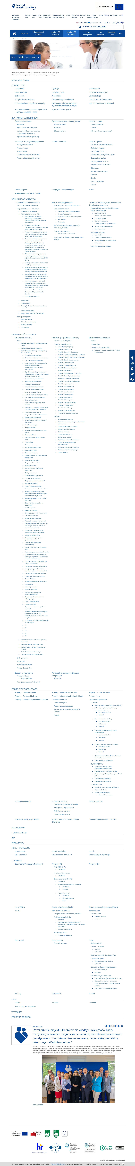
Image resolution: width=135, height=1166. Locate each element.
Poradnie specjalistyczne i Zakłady (65, 338)
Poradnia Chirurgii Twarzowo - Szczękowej (71, 357)
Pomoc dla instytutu (59, 801)
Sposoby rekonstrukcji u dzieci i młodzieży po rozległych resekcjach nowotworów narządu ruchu (36, 493)
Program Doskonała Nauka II (101, 246)
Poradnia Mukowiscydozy (66, 386)
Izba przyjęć (21, 661)
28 (25, 630)
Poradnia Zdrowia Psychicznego (68, 413)
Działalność (19, 89)
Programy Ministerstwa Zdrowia (35, 576)
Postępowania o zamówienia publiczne (67, 914)
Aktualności (56, 96)
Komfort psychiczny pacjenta (34, 475)
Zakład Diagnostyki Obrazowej (67, 426)
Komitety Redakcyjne (101, 221)
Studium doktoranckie (61, 209)
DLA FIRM (94, 703)
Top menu (16, 861)
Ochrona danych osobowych (63, 100)
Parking (106, 15)
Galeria (64, 901)
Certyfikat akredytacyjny (98, 92)
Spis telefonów (20, 855)
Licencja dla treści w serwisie (100, 100)
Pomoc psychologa (97, 181)
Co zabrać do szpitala (98, 158)
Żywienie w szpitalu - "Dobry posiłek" (66, 121)
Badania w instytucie (98, 148)
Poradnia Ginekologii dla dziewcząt (69, 376)
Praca (101, 15)
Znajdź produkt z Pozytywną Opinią (106, 771)
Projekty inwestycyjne (27, 310)
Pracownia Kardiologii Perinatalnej (68, 378)
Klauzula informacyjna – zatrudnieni (106, 981)
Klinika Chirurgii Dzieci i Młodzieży (31, 348)
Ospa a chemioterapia (32, 601)
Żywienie (94, 175)
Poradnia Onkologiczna (65, 397)
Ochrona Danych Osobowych (101, 976)
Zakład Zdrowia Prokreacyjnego (68, 450)
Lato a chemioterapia (31, 515)
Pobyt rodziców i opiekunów (100, 165)
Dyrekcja (55, 89)
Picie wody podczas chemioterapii (35, 521)
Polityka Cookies (21, 1017)
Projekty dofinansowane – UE (30, 214)
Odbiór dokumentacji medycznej (28, 154)
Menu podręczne (20, 848)
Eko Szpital (89, 16)
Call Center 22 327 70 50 (62, 855)
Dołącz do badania (100, 790)
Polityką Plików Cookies (58, 1164)
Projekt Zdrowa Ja (63, 893)
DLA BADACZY (96, 785)
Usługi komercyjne (97, 151)
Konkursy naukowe (97, 946)
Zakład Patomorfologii (64, 437)
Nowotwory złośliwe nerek (33, 417)
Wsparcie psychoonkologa (33, 355)
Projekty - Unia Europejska (25, 692)
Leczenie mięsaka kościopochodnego (36, 394)
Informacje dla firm (104, 721)
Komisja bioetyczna (24, 317)
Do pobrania (100, 33)
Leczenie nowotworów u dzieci (34, 389)
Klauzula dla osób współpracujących (106, 988)
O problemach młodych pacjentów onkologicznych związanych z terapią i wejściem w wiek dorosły (37, 374)
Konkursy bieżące (100, 916)
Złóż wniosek (25, 327)
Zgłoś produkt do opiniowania (104, 760)
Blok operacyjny (22, 658)
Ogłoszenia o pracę (97, 958)
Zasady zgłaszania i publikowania (105, 223)
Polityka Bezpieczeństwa (24, 100)
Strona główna (14, 33)
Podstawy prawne (26, 324)
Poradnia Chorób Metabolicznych (68, 360)
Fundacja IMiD (111, 33)
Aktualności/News (100, 213)
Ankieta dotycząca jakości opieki (27, 193)
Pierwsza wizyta (22, 148)
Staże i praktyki (96, 943)
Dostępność (113, 15)
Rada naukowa (21, 92)
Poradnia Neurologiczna (65, 394)
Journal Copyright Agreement (104, 226)
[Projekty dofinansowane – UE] (109, 7)
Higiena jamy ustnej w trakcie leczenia (37, 552)
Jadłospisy (20, 124)
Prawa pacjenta (21, 190)
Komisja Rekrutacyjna (64, 214)
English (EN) (83, 23)
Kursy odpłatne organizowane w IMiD (67, 205)
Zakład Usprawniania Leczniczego (68, 440)
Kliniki (19, 341)
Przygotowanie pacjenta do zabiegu (36, 566)
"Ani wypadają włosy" (31, 483)
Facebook (119, 23)
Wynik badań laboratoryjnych (27, 127)
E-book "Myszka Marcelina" (33, 486)
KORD (68, 15)
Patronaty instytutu (59, 700)
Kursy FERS (40, 16)
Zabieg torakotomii (30, 473)
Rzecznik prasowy (60, 943)
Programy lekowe (23, 676)
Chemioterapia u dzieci (32, 460)
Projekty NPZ (27, 16)
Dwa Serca (61, 881)
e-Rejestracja (20, 851)
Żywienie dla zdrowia (23, 121)
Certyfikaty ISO (58, 92)
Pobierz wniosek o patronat (63, 706)
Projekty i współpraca (87, 33)
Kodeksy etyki (94, 89)
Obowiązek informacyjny (102, 792)
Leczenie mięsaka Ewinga (33, 392)
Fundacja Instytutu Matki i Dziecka (66, 804)
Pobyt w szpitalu (95, 142)
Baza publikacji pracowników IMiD (105, 240)
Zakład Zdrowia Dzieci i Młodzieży (68, 447)
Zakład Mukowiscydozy (65, 434)
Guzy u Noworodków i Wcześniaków (36, 415)
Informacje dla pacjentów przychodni (29, 142)
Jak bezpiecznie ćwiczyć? (33, 384)
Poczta (114, 23)
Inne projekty (29, 584)
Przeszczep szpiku (30, 604)
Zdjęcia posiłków (60, 131)
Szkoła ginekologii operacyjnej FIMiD (58, 16)
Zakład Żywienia (63, 452)
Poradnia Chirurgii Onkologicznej (68, 352)
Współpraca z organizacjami (64, 807)
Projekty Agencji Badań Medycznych (36, 581)
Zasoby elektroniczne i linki (103, 237)
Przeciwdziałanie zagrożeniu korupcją (30, 103)
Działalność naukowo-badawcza (27, 202)
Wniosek (101, 715)
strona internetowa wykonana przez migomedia (112, 1160)
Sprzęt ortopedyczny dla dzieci (34, 379)
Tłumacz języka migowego (122, 23)
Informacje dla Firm (105, 712)
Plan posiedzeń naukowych (66, 233)
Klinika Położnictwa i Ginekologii (31, 652)
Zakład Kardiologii (63, 432)
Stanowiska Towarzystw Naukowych (15, 17)
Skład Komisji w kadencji (28, 322)
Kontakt (121, 15)
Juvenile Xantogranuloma (33, 412)
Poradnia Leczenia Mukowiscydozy (69, 381)
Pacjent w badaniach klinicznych (28, 158)
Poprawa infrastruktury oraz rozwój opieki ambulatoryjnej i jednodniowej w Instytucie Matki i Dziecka (36, 234)
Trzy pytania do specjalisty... (33, 478)
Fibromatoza (29, 442)
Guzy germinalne (30, 427)
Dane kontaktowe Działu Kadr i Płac (103, 955)
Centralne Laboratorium (65, 419)
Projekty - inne (94, 696)
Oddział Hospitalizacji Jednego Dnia (32, 654)
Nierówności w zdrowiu (62, 873)
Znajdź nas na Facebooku (103, 778)
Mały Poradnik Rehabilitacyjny (34, 387)
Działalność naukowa (55, 33)
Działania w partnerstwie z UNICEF (103, 819)
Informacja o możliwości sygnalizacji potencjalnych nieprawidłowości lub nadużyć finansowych (71, 924)
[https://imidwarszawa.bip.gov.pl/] (36, 1134)
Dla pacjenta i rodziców (38, 33)
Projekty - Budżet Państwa (99, 692)
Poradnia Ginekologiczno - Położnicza (69, 373)
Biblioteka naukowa (98, 232)
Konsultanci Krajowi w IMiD (100, 347)
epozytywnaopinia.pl (23, 801)
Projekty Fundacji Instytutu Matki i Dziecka (31, 700)
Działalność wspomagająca (99, 338)
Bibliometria (98, 243)
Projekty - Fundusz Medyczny (26, 696)
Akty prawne (62, 219)
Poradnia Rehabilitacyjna (65, 408)
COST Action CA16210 (32, 296)
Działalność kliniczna (71, 33)
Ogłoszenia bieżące (101, 969)
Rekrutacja (61, 222)
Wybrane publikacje (31, 589)
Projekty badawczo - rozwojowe (28, 209)
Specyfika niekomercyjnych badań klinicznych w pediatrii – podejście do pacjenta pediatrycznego (36, 557)
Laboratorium (95, 344)
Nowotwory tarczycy (31, 425)
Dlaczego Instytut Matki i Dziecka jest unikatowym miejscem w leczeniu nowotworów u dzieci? (36, 526)
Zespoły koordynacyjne (24, 673)
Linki (13, 999)
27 (25, 628)
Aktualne (97, 949)
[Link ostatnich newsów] (21, 1027)
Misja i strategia (95, 96)
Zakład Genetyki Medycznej (66, 429)
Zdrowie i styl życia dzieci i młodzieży (69, 884)
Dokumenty (102, 724)
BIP (120, 34)
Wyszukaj (16, 1012)
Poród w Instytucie (59, 142)
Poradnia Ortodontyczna (65, 400)
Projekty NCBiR (25, 303)
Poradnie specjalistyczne (62, 341)
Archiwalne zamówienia (62, 917)
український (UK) (96, 23)
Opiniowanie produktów (98, 700)
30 (25, 636)
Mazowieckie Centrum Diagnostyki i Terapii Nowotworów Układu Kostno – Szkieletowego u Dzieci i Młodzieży (36, 276)
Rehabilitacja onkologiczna (33, 381)
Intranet (116, 23)
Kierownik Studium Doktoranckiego (69, 211)
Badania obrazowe (30, 465)
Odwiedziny (95, 168)
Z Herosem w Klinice (31, 453)
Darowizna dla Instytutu (62, 814)
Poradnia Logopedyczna (65, 384)
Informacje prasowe (31, 587)
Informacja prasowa (68, 898)
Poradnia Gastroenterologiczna (67, 368)
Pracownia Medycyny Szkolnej (27, 819)
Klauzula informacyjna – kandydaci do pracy (108, 978)
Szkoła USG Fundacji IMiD (47, 16)
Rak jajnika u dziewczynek (33, 447)
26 (25, 625)
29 (25, 633)
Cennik (93, 127)
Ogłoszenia (19, 96)
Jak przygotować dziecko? (100, 161)
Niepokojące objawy (31, 510)
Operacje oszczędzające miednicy (35, 573)
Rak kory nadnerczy (31, 445)
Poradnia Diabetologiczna (66, 362)
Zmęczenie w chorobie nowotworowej (36, 358)
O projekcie (61, 869)
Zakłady (56, 416)
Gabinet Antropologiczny (65, 346)
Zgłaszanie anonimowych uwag (28, 137)
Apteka (93, 341)
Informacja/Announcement (103, 215)
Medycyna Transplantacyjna (63, 190)
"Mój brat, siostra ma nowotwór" (35, 481)
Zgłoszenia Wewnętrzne (61, 109)
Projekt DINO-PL (60, 867)
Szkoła (93, 178)
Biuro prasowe (95, 16)
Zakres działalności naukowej (27, 205)
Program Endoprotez (24, 668)
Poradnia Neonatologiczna (66, 389)
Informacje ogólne (60, 124)
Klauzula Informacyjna (105, 795)
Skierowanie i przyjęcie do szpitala (103, 154)
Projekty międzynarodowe (29, 211)
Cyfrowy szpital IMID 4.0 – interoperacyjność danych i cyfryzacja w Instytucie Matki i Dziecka (36, 227)
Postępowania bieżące (65, 935)
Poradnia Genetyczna (64, 370)
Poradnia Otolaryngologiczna (67, 402)
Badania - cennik (95, 121)
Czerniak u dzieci (30, 435)
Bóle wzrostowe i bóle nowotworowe (36, 513)
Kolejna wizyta (22, 151)
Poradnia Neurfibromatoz (66, 392)
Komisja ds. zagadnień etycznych (28, 682)
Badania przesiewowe (25, 664)
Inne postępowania (60, 932)
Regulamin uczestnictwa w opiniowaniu (107, 787)
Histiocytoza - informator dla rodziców (36, 489)
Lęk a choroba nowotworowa (34, 360)
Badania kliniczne (30, 579)
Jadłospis (57, 127)
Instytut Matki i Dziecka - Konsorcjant (32, 313)
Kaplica (93, 185)
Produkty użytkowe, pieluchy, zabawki (106, 744)
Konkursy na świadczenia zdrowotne (103, 967)
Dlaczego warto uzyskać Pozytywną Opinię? (108, 705)
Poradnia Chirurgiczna (65, 349)
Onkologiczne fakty (31, 450)
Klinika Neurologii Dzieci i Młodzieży (32, 644)
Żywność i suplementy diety (103, 719)
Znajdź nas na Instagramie (103, 781)
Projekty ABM (34, 16)
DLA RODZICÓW (97, 764)
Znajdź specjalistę (59, 851)
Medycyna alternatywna (32, 535)
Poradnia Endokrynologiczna (67, 365)
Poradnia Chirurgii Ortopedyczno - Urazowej (71, 354)
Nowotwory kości (30, 507)
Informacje (57, 678)
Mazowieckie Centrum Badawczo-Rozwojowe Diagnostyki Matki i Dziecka (35, 292)
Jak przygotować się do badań (101, 131)
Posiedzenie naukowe (61, 231)
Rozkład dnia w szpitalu (99, 171)
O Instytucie (23, 34)
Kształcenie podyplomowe (62, 202)
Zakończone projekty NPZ (63, 879)
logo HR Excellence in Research (101, 103)
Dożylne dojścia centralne (33, 463)
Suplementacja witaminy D (33, 518)
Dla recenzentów (100, 229)
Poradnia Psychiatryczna (65, 405)
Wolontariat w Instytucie (62, 811)
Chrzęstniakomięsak (31, 400)
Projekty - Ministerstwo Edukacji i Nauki (67, 696)
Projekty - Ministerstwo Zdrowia (64, 692)
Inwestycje (17, 843)
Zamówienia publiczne (75, 16)
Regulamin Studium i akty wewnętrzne (70, 216)
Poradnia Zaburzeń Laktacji (66, 410)
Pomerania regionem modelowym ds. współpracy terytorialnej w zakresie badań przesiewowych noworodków (36, 269)
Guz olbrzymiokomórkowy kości (34, 397)
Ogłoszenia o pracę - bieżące (104, 961)
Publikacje (65, 889)
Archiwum (61, 919)
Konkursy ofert (83, 16)
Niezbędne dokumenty (25, 144)
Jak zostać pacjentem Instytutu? (102, 144)
